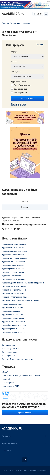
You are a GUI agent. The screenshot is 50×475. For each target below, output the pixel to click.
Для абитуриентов (22, 85)
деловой (6, 379)
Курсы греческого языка (13, 272)
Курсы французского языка (14, 251)
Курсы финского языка (12, 307)
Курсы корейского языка (13, 279)
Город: (14, 52)
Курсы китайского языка (13, 262)
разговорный (8, 382)
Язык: (14, 62)
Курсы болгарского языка (14, 325)
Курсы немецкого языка (13, 247)
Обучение (6, 436)
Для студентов (20, 89)
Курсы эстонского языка (13, 321)
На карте (25, 207)
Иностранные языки (20, 23)
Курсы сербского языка (13, 328)
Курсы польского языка (13, 293)
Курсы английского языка (14, 244)
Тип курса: (16, 72)
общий (5, 372)
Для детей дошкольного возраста (17, 359)
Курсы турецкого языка (12, 304)
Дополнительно (9, 443)
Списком (25, 201)
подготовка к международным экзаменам (21, 375)
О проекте (6, 450)
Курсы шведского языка (13, 318)
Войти (39, 14)
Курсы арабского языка (13, 269)
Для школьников (10, 352)
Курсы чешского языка (12, 314)
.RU (13, 14)
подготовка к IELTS (10, 386)
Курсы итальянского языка (14, 258)
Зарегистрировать (25, 413)
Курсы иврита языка (11, 276)
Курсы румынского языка (14, 332)
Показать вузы (27, 99)
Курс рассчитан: (18, 82)
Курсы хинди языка (11, 311)
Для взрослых (20, 92)
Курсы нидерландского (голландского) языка (23, 283)
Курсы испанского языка (13, 254)
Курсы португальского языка (15, 297)
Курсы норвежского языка (14, 286)
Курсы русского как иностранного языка (20, 300)
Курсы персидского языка (14, 290)
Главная (5, 23)
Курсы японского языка (13, 265)
